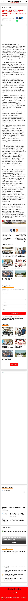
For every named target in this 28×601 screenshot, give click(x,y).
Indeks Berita (4, 598)
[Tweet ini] (20, 18)
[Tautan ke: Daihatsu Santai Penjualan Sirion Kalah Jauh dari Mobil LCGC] (5, 521)
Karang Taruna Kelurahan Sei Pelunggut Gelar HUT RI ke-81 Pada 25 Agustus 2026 (20, 267)
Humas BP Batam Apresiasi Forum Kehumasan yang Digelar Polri (6, 237)
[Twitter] (14, 230)
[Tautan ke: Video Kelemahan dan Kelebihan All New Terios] (14, 498)
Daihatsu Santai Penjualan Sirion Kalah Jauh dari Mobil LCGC (17, 519)
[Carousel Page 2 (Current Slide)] (15, 542)
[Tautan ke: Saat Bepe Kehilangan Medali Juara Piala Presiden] (14, 557)
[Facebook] (11, 230)
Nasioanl (9, 20)
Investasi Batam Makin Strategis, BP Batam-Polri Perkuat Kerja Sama (7, 255)
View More (14, 364)
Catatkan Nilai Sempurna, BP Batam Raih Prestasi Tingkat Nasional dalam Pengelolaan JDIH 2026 (7, 267)
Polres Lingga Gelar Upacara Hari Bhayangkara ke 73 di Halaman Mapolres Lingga (20, 238)
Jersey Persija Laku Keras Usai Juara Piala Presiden (15, 571)
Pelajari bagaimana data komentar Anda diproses (12, 318)
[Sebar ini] (17, 18)
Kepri (6, 20)
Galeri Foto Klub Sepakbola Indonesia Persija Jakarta (13, 579)
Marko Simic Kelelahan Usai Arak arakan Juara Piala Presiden (14, 575)
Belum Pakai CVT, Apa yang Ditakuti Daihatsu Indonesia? (17, 514)
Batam (3, 20)
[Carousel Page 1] (13, 542)
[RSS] (17, 230)
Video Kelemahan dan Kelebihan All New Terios (13, 508)
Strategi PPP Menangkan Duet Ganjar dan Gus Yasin (12, 538)
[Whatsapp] (17, 21)
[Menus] (2, 1)
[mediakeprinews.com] (14, 1)
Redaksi (23, 597)
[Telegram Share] (22, 18)
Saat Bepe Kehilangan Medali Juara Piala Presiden (14, 566)
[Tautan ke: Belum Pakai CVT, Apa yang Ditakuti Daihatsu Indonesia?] (5, 514)
